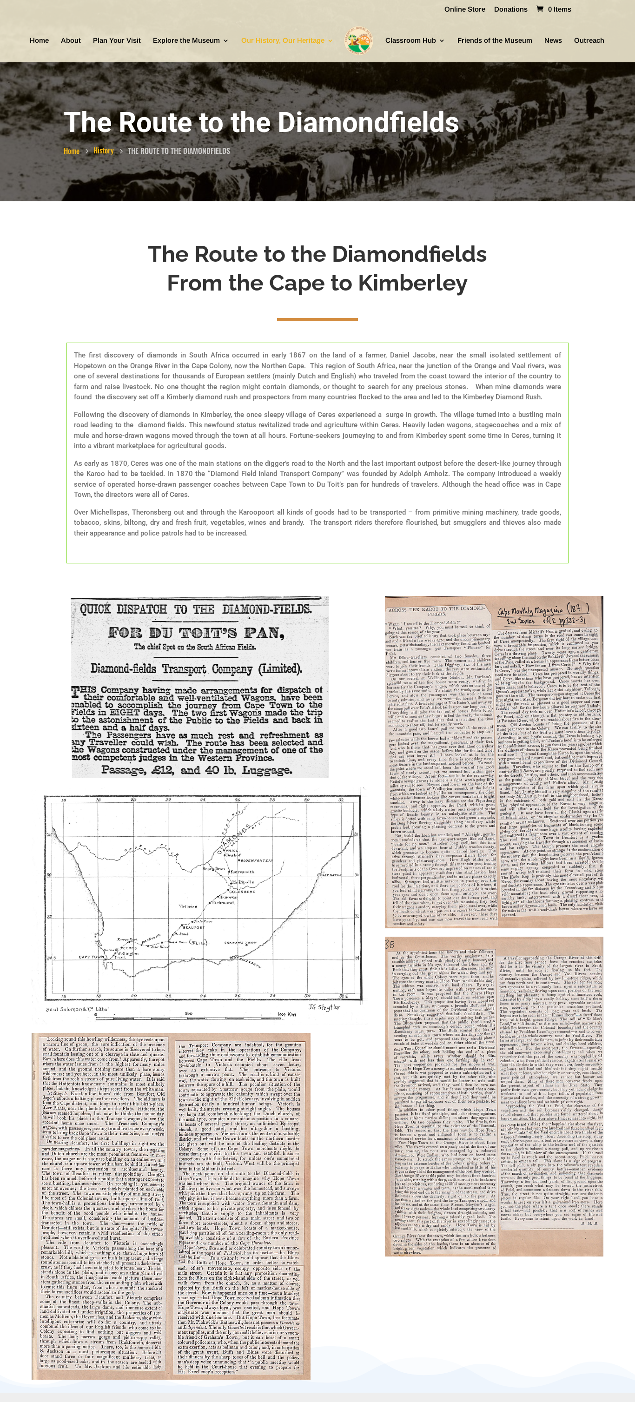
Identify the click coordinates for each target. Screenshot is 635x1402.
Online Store (464, 9)
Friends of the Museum (494, 40)
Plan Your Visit (117, 40)
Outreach (589, 40)
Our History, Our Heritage (282, 40)
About (71, 40)
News (553, 40)
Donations (511, 9)
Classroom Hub (410, 40)
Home (39, 40)
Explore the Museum (186, 40)
